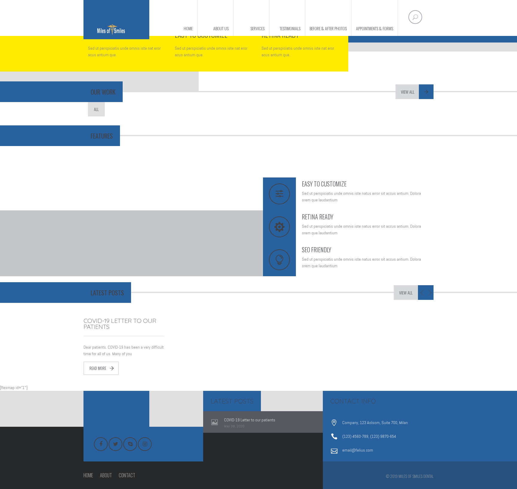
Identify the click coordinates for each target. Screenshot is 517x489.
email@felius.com (357, 450)
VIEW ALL (406, 292)
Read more (97, 368)
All (96, 109)
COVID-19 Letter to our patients (119, 323)
